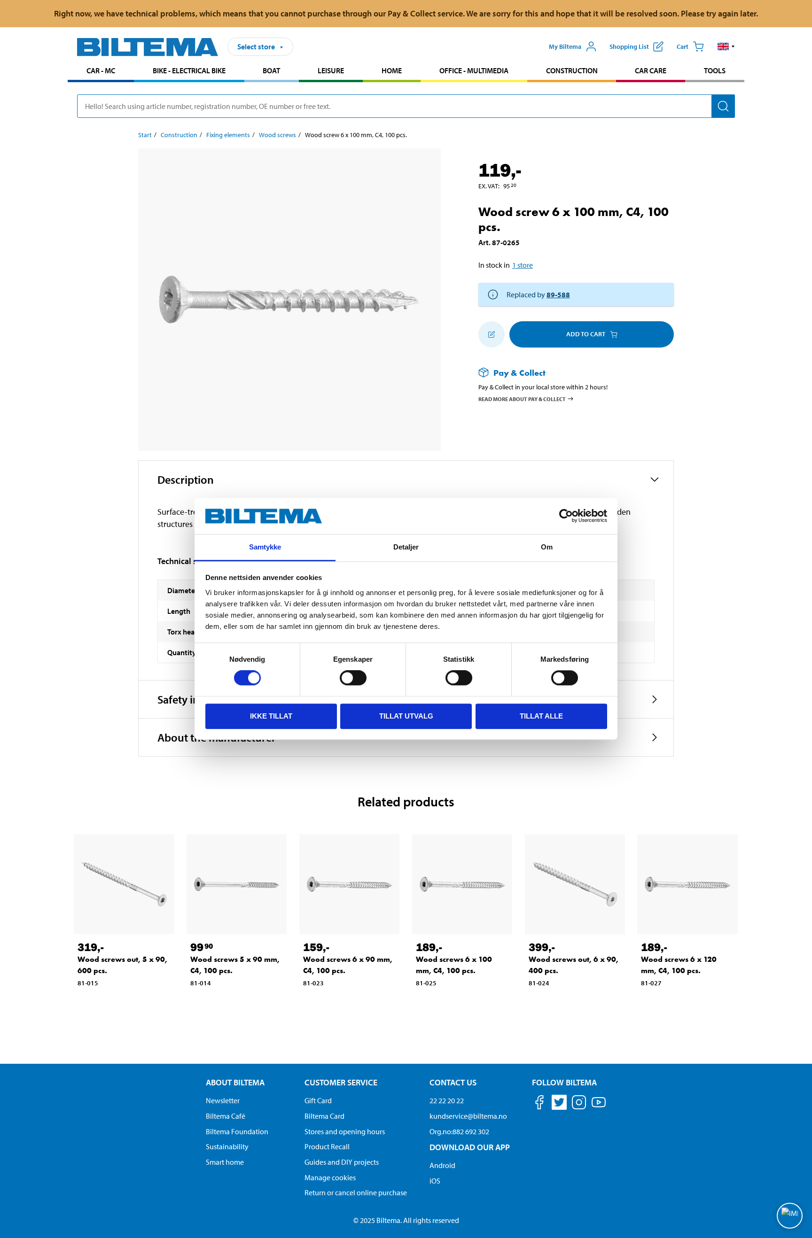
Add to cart (585, 334)
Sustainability (227, 1146)
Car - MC (100, 70)
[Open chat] (789, 1215)
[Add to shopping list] (491, 334)
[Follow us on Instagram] (578, 1104)
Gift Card (318, 1100)
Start (145, 135)
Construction (572, 70)
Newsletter (223, 1100)
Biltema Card (324, 1116)
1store (522, 265)
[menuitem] (101, 71)
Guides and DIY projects (341, 1162)
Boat (271, 70)
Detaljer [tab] (406, 547)
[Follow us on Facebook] (539, 1104)
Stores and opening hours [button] (344, 1131)
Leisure (331, 70)
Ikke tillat (271, 716)
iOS (434, 1180)
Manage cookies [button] (330, 1177)
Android (442, 1165)
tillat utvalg (406, 716)
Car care (650, 70)
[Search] (723, 106)
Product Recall (327, 1146)
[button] (726, 46)
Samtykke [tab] (265, 547)
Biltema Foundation (237, 1131)
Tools (715, 70)
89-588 (558, 294)
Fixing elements (228, 135)
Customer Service (340, 1082)
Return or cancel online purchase (355, 1192)
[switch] (353, 677)
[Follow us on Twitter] (559, 1104)
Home (392, 70)
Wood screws (277, 135)
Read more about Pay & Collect (522, 398)
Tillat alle (541, 716)
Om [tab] (547, 547)
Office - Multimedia (473, 70)
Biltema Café (225, 1116)
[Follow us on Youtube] (598, 1106)
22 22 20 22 (446, 1100)
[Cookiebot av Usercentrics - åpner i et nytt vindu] (566, 516)
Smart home (225, 1162)
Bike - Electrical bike (189, 70)
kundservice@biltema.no (468, 1116)
